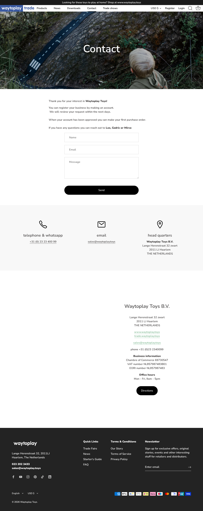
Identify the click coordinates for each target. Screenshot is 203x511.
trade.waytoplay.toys (147, 336)
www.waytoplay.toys (147, 332)
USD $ (154, 8)
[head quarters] (159, 224)
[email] (101, 224)
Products (42, 8)
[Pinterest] (35, 476)
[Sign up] (189, 467)
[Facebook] (13, 476)
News (57, 8)
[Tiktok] (42, 476)
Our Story (117, 448)
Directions (147, 390)
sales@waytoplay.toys (101, 241)
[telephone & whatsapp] (43, 224)
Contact (91, 8)
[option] (101, 44)
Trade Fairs (90, 448)
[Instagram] (27, 476)
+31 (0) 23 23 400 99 (43, 241)
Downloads (73, 8)
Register (170, 8)
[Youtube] (20, 476)
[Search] (190, 8)
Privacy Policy (119, 459)
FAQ (86, 464)
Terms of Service (121, 454)
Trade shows (110, 8)
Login (181, 8)
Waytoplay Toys (28, 501)
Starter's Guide (92, 459)
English (16, 493)
